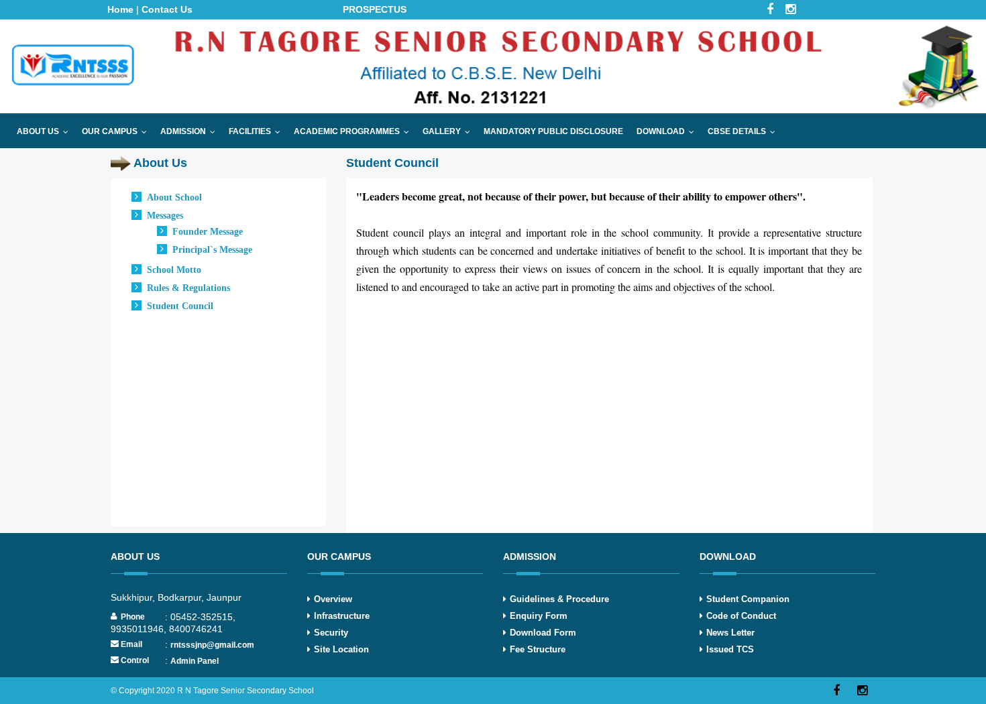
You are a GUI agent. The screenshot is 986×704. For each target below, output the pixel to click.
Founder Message (207, 232)
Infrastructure (342, 616)
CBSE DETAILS (744, 131)
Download (668, 131)
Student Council (180, 306)
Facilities (257, 131)
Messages (165, 216)
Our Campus (117, 131)
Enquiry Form (538, 616)
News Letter (730, 633)
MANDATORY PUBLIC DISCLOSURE (553, 131)
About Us (45, 131)
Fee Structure (537, 649)
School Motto (174, 270)
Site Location (341, 649)
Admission (190, 131)
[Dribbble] (862, 690)
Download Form (543, 633)
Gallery (449, 131)
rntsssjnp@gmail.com (212, 645)
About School (174, 197)
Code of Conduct (741, 616)
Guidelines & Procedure (559, 599)
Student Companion (747, 599)
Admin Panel (194, 661)
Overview (333, 599)
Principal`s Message (212, 250)
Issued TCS (730, 649)
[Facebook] (836, 690)
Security (331, 633)
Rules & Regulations (188, 288)
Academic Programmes (354, 131)
